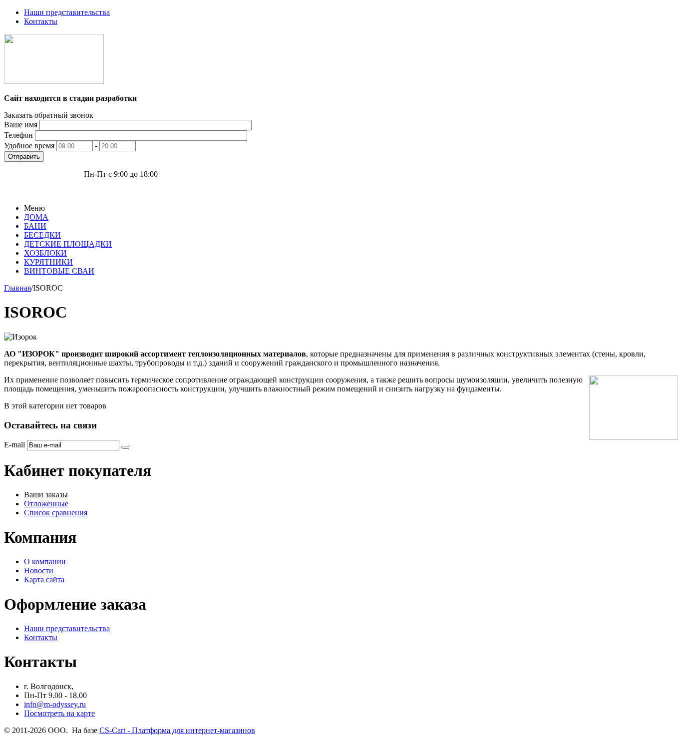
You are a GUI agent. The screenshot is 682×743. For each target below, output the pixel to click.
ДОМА (36, 217)
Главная (17, 288)
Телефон (18, 135)
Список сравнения (55, 512)
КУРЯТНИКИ (48, 262)
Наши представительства (67, 12)
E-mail (14, 444)
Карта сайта (44, 579)
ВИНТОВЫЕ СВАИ (59, 271)
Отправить (24, 156)
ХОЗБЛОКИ (45, 253)
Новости (38, 570)
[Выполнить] (125, 447)
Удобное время (29, 145)
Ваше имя (20, 124)
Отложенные (46, 503)
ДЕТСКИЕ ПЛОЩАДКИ (68, 244)
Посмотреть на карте (59, 713)
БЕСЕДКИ (42, 235)
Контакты (40, 21)
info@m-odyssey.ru (55, 704)
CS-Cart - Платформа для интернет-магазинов (177, 730)
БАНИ (35, 226)
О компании (45, 561)
